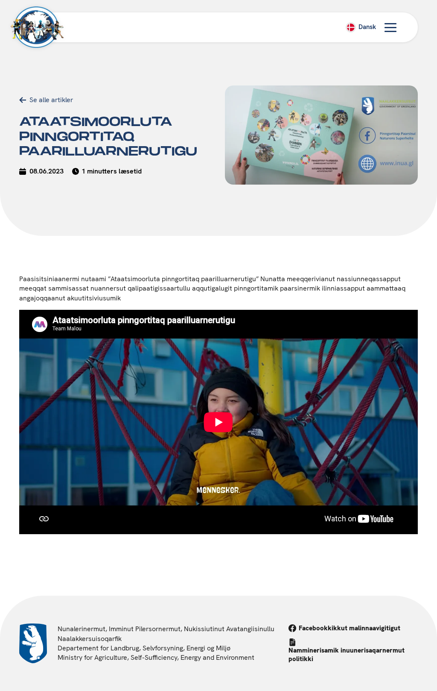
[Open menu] (390, 27)
